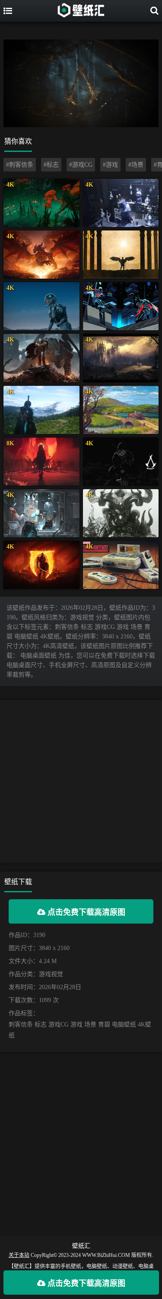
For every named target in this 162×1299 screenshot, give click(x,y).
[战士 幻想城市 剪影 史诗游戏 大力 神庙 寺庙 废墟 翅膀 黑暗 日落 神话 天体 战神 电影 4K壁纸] (121, 254)
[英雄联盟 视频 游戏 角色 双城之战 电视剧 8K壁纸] (41, 461)
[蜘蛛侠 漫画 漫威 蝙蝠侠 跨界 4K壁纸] (121, 306)
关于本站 (19, 1255)
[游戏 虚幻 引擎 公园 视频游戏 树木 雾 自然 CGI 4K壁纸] (41, 203)
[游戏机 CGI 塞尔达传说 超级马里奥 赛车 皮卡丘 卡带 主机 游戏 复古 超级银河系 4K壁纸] (121, 565)
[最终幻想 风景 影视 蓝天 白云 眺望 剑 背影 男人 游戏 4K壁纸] (41, 410)
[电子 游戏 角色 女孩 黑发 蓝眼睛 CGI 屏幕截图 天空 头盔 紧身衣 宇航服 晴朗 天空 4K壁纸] (41, 306)
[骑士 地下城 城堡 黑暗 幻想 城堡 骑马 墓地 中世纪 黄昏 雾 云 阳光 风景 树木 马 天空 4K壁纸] (121, 358)
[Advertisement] (81, 781)
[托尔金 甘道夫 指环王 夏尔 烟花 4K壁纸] (121, 410)
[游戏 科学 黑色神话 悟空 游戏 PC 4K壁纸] (121, 513)
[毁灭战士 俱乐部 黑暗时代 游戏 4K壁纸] (41, 358)
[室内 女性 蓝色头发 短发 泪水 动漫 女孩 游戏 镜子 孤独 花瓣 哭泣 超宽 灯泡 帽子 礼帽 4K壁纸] (121, 203)
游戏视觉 (51, 974)
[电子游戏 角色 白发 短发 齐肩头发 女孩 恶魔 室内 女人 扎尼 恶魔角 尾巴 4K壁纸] (41, 513)
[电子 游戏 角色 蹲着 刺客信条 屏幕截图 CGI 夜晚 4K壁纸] (121, 461)
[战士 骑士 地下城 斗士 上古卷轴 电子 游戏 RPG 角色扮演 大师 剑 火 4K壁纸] (41, 565)
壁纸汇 (81, 1246)
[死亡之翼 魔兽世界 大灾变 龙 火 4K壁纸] (41, 254)
